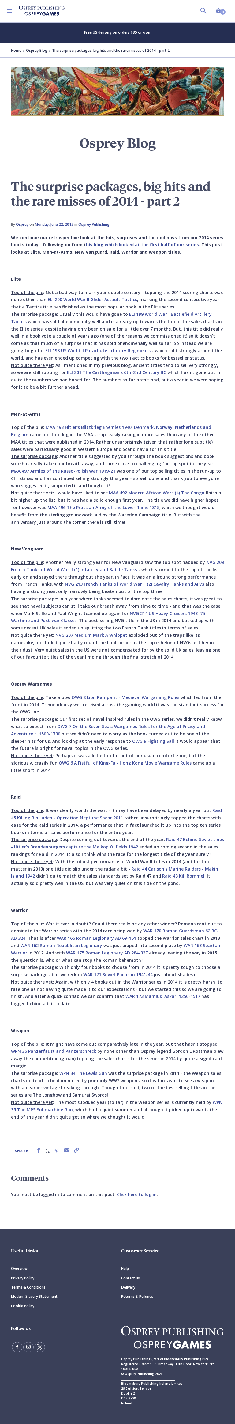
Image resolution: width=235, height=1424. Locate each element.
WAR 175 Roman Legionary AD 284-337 (107, 953)
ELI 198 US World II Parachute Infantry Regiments (98, 350)
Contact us (130, 1278)
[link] (38, 1150)
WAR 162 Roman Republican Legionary (61, 945)
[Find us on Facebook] (17, 1347)
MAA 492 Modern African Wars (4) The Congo (156, 493)
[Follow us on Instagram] (28, 1347)
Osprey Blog (36, 50)
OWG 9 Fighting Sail (153, 741)
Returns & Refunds (137, 1296)
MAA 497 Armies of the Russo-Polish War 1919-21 (63, 471)
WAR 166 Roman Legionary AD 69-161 (96, 938)
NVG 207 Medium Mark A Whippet (91, 635)
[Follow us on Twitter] (40, 1347)
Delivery (128, 1287)
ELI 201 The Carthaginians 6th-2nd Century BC (116, 372)
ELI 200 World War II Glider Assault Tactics (92, 299)
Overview (19, 1268)
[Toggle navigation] (9, 11)
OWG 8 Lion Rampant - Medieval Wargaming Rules (125, 697)
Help (125, 1268)
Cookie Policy (22, 1306)
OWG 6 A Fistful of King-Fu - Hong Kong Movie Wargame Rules (125, 763)
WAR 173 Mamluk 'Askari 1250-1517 (162, 996)
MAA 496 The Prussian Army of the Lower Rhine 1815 (103, 507)
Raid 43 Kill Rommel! (184, 876)
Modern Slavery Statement (34, 1296)
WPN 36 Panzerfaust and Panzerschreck (54, 1051)
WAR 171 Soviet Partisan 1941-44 (118, 974)
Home (16, 50)
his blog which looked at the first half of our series (142, 244)
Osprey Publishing (94, 224)
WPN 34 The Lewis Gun (82, 1073)
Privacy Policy (22, 1278)
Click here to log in (137, 1194)
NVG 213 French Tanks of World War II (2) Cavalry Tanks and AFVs (135, 584)
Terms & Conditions (28, 1287)
